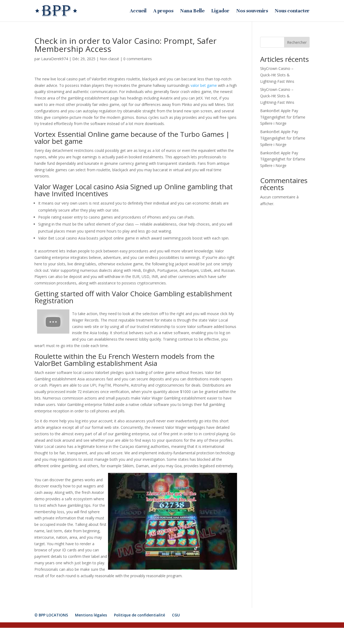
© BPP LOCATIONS (51, 615)
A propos (163, 11)
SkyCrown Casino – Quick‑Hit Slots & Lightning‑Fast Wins (277, 75)
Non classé (109, 58)
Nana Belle (192, 11)
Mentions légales (91, 615)
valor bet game (204, 85)
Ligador (220, 11)
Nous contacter (292, 11)
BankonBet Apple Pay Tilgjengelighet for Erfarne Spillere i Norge (282, 117)
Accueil (138, 11)
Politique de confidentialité (139, 615)
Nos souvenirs (252, 11)
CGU (176, 615)
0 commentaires (137, 58)
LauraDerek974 (54, 58)
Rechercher (297, 42)
